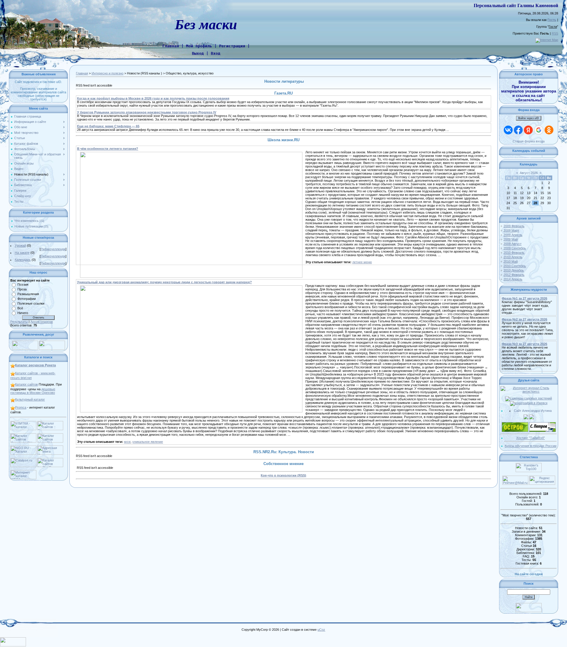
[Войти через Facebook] (518, 130)
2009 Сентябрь (515, 248)
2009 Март (511, 230)
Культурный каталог (30, 399)
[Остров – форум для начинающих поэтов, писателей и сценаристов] (515, 424)
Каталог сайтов (26, 384)
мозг (127, 441)
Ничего (22, 313)
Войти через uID (528, 118)
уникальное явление (147, 441)
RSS (555, 33)
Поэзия (22, 284)
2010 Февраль (514, 252)
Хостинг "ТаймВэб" (530, 438)
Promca (20, 407)
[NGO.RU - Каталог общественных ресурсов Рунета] (23, 447)
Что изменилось (26, 220)
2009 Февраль (514, 226)
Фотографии (26, 298)
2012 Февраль (514, 275)
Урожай (20, 245)
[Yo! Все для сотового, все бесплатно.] (25, 342)
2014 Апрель (513, 279)
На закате (22, 252)
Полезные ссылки (30, 303)
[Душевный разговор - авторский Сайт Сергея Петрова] (542, 424)
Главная (82, 73)
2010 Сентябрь (515, 266)
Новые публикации (28, 226)
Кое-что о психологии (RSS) (283, 475)
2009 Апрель (513, 235)
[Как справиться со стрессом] (529, 388)
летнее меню (362, 262)
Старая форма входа (529, 141)
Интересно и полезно (107, 73)
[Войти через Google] (538, 130)
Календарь (23, 259)
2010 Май (511, 261)
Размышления (28, 294)
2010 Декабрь (514, 270)
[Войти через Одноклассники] (549, 130)
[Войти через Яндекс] (528, 130)
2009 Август (513, 244)
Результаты (19, 322)
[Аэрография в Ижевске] (529, 403)
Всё (20, 308)
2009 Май (511, 239)
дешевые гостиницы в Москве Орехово (32, 390)
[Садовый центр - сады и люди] (528, 398)
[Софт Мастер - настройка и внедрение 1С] (526, 416)
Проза (22, 289)
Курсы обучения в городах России (530, 446)
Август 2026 (529, 173)
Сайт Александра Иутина (533, 410)
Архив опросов (41, 322)
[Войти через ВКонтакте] (508, 130)
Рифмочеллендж (53, 249)
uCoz (321, 629)
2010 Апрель (513, 257)
